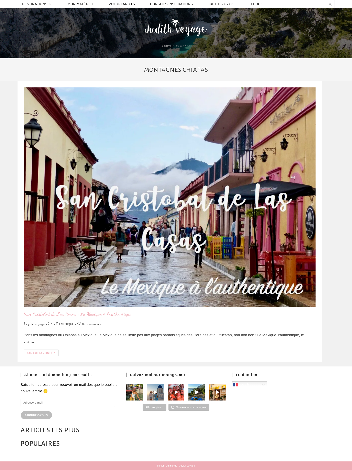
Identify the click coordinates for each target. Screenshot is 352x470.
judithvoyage (36, 324)
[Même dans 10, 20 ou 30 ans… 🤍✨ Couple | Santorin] (155, 392)
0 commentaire (91, 324)
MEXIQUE (67, 324)
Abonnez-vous (36, 415)
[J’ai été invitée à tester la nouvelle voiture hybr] (196, 392)
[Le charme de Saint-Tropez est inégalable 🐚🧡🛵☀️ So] (217, 392)
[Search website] (330, 4)
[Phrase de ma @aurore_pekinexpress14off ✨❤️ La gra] (176, 392)
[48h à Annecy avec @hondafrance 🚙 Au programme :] (134, 392)
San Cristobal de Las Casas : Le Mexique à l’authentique (77, 314)
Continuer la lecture (43, 352)
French (243, 384)
